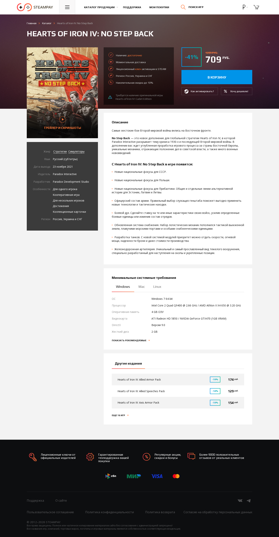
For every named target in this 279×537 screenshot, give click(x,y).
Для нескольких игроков (68, 200)
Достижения (61, 206)
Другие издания (128, 363)
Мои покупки (159, 7)
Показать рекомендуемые (129, 340)
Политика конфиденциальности (109, 512)
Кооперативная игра (66, 195)
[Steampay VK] (240, 500)
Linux (157, 287)
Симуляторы (76, 151)
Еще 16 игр (119, 415)
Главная (31, 23)
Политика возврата (160, 512)
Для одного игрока (65, 189)
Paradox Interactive (65, 174)
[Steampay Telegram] (248, 500)
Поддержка (132, 7)
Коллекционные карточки (69, 211)
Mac (141, 287)
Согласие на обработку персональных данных (218, 512)
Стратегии (60, 151)
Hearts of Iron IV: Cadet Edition (134, 98)
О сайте (61, 500)
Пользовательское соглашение (50, 512)
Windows (123, 287)
